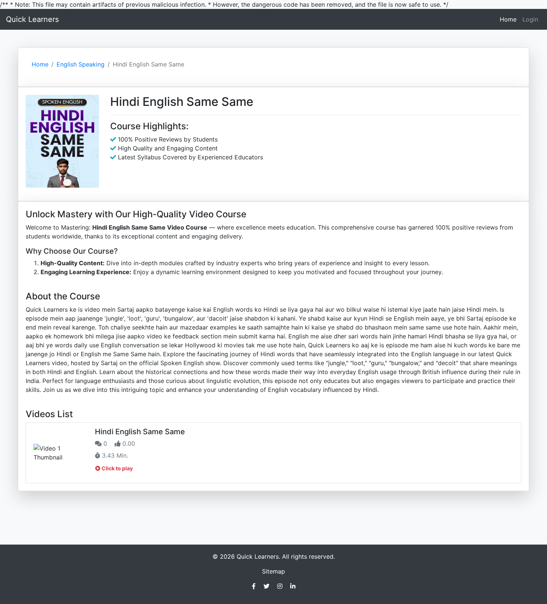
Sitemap (273, 571)
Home (509, 19)
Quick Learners (32, 19)
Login (530, 19)
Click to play (116, 468)
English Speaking (81, 64)
